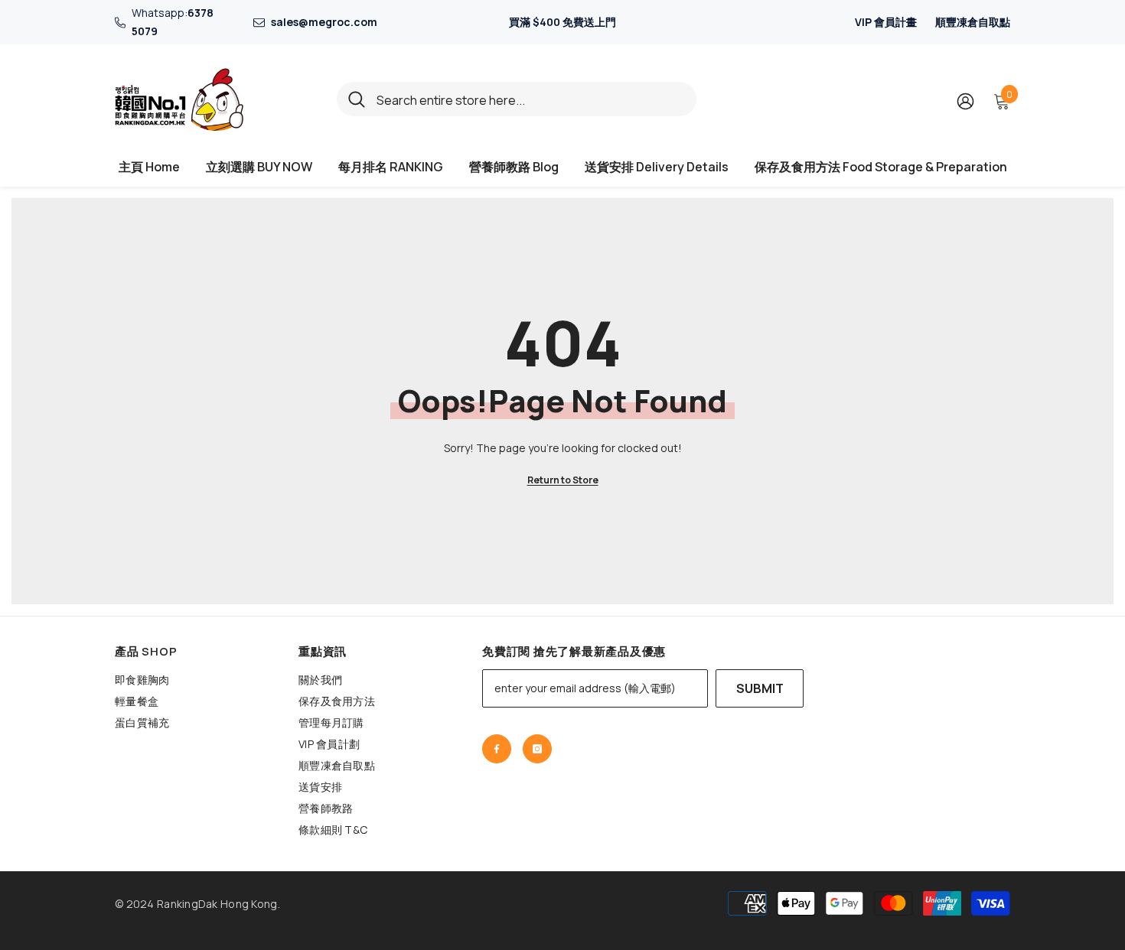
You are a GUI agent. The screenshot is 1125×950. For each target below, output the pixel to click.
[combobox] (530, 99)
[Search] (516, 99)
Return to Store (562, 479)
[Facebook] (496, 748)
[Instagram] (537, 748)
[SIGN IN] (965, 100)
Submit (760, 688)
